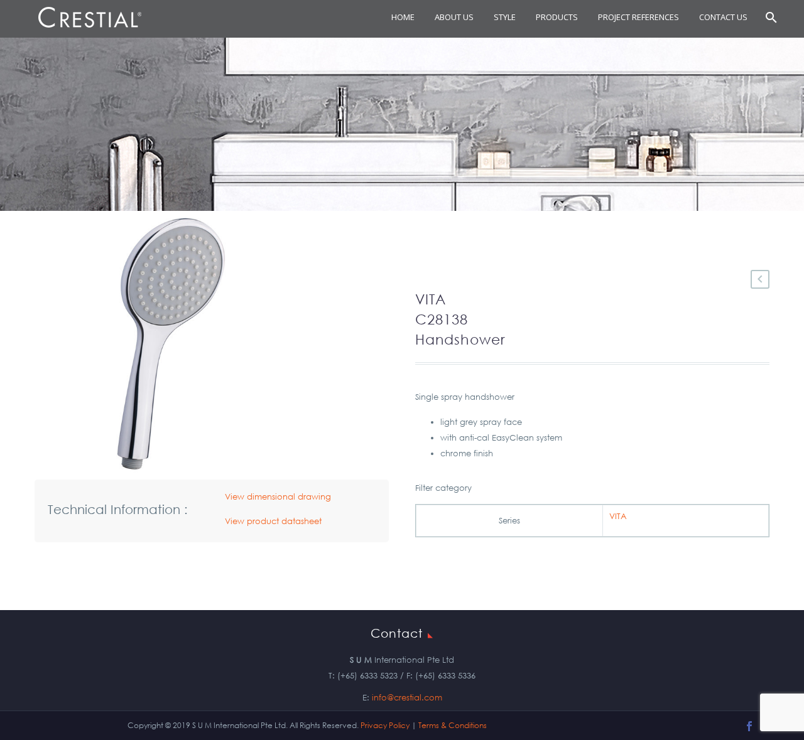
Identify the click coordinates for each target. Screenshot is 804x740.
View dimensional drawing (278, 496)
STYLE (505, 17)
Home (403, 17)
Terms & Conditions (452, 725)
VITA (618, 516)
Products (557, 17)
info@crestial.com (407, 697)
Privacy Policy (385, 725)
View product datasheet (273, 521)
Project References (638, 17)
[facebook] (749, 726)
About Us (454, 17)
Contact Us (723, 17)
